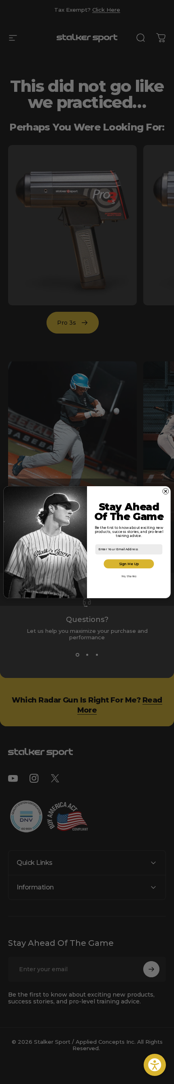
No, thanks (128, 576)
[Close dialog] (166, 491)
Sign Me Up (129, 564)
